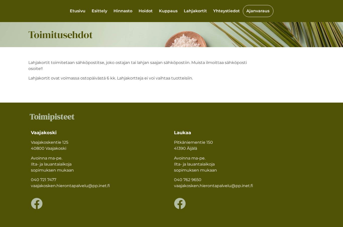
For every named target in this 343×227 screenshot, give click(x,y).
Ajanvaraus (257, 11)
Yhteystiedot (226, 11)
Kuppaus (168, 11)
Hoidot (146, 11)
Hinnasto (122, 11)
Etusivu (77, 11)
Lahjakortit (195, 11)
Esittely (99, 11)
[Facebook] (37, 203)
